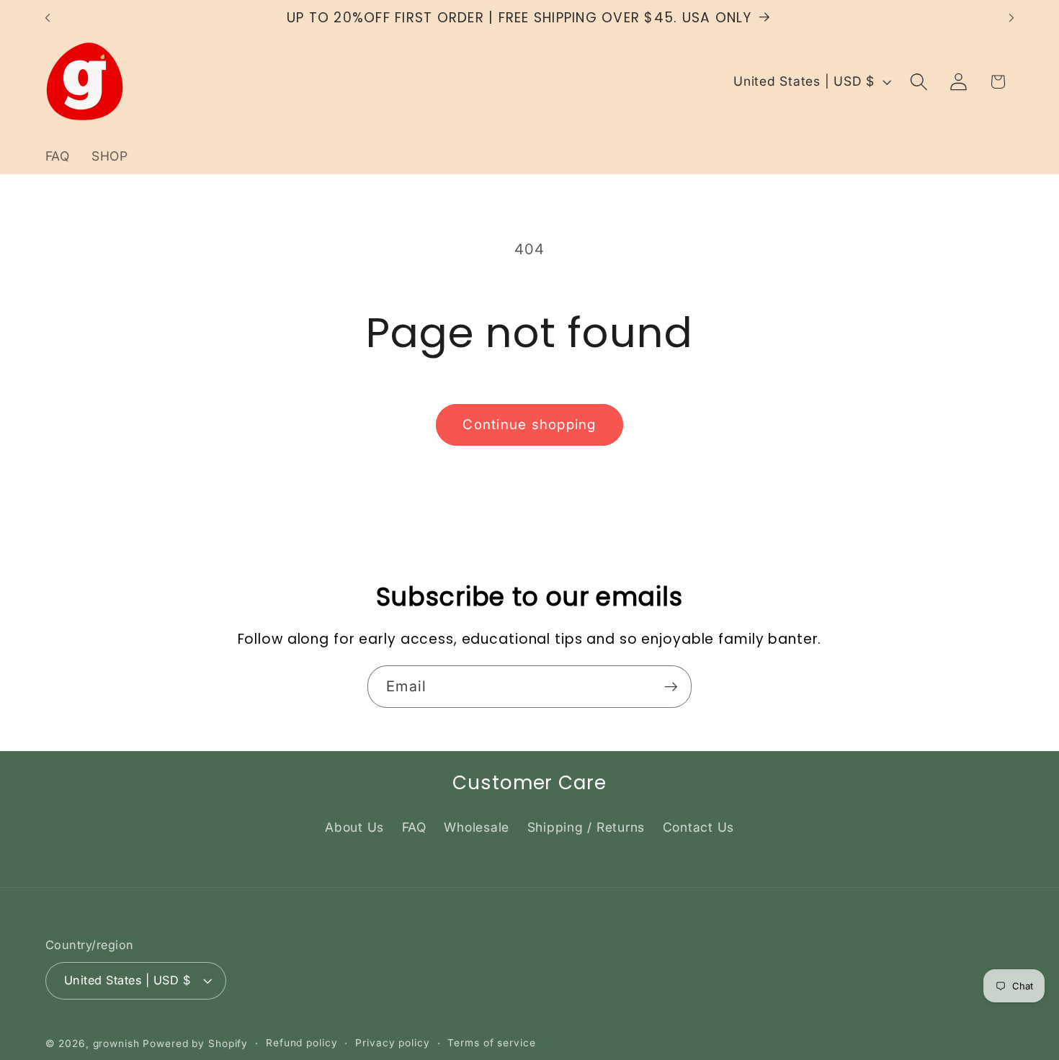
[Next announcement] (1011, 18)
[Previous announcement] (47, 18)
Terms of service (491, 1042)
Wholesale (476, 827)
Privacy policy (392, 1042)
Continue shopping (529, 424)
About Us (354, 827)
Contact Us (699, 827)
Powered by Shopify (195, 1043)
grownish (116, 1043)
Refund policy (301, 1042)
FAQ (414, 827)
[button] (919, 82)
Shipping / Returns (586, 827)
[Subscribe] (671, 686)
